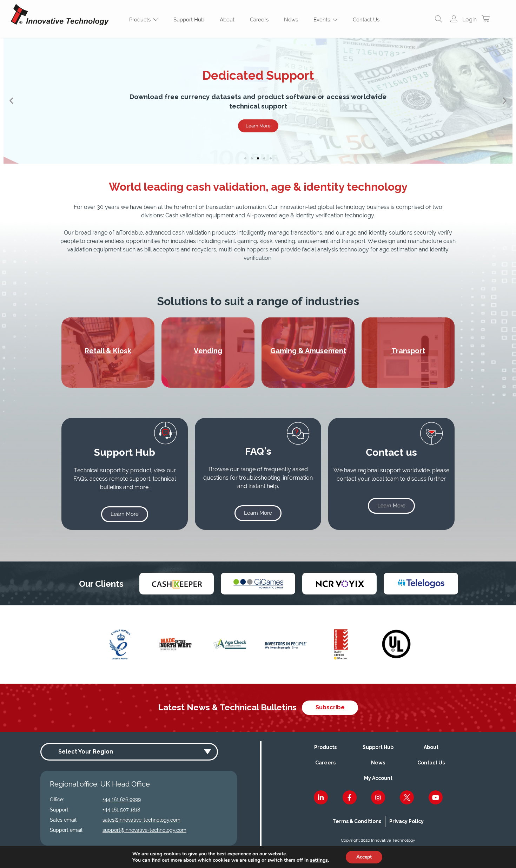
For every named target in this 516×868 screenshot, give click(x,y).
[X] (407, 797)
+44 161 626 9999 (121, 799)
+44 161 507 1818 (121, 810)
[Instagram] (378, 797)
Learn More (258, 126)
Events (323, 20)
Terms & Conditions (356, 821)
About (227, 20)
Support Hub (188, 20)
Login (469, 19)
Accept (364, 857)
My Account (378, 778)
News (291, 20)
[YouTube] (436, 797)
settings (319, 860)
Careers (259, 20)
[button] (11, 101)
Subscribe (330, 707)
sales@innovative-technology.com (141, 820)
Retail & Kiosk (108, 351)
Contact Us (366, 20)
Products (141, 20)
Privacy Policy (406, 821)
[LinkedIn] (321, 797)
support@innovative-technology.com (144, 830)
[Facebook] (350, 797)
